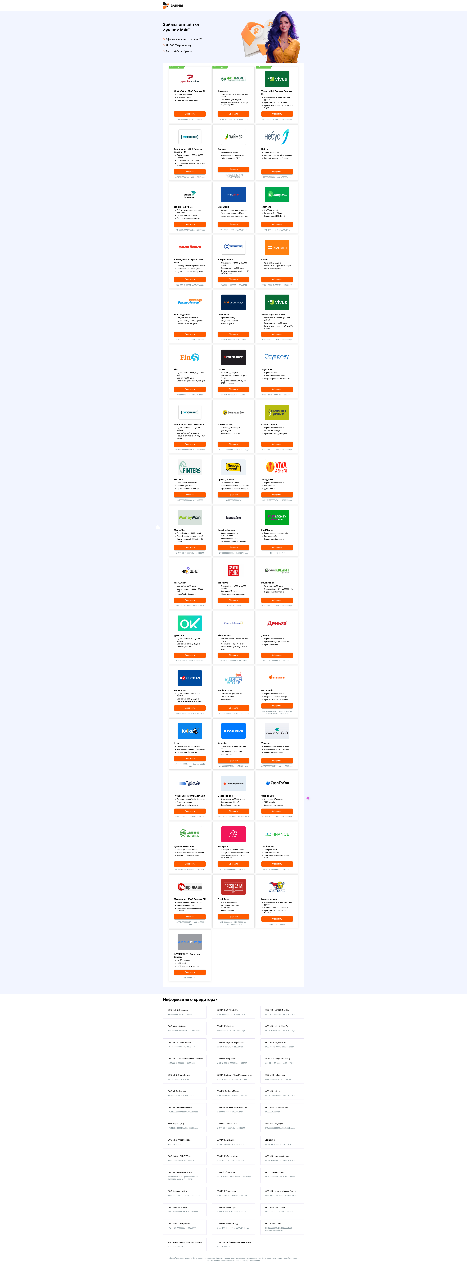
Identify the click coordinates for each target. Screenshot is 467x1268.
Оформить (190, 114)
